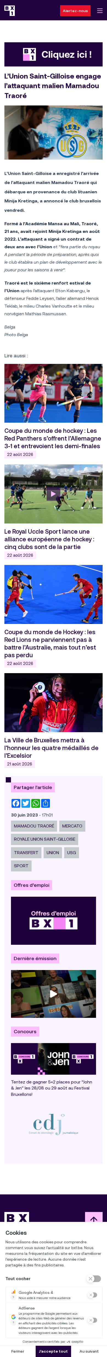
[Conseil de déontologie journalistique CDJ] (53, 1124)
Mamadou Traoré (34, 826)
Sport (21, 866)
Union (53, 852)
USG (71, 852)
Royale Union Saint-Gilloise (44, 839)
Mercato (72, 826)
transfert (26, 852)
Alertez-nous (75, 10)
